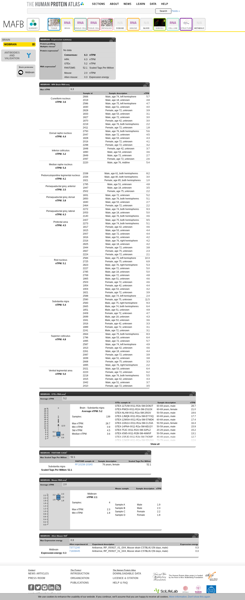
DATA (153, 4)
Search (163, 11)
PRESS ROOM (36, 578)
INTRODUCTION (79, 573)
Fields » (176, 11)
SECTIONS (98, 4)
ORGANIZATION (79, 578)
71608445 (74, 551)
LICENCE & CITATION (125, 578)
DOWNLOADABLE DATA (127, 573)
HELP (164, 4)
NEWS (127, 4)
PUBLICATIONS (79, 582)
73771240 (74, 547)
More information (178, 596)
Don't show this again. (199, 596)
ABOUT (114, 4)
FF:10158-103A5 (84, 464)
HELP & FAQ (120, 582)
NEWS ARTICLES (38, 573)
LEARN (140, 4)
